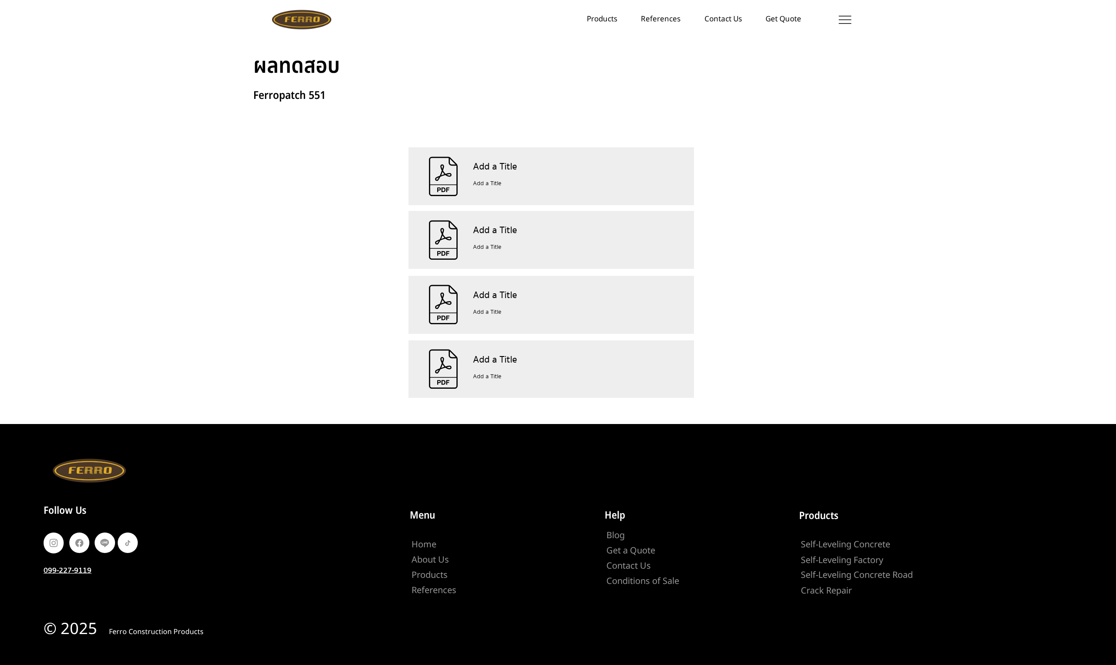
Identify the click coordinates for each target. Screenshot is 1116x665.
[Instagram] (54, 543)
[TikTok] (128, 543)
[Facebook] (79, 543)
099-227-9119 (68, 570)
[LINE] (105, 543)
